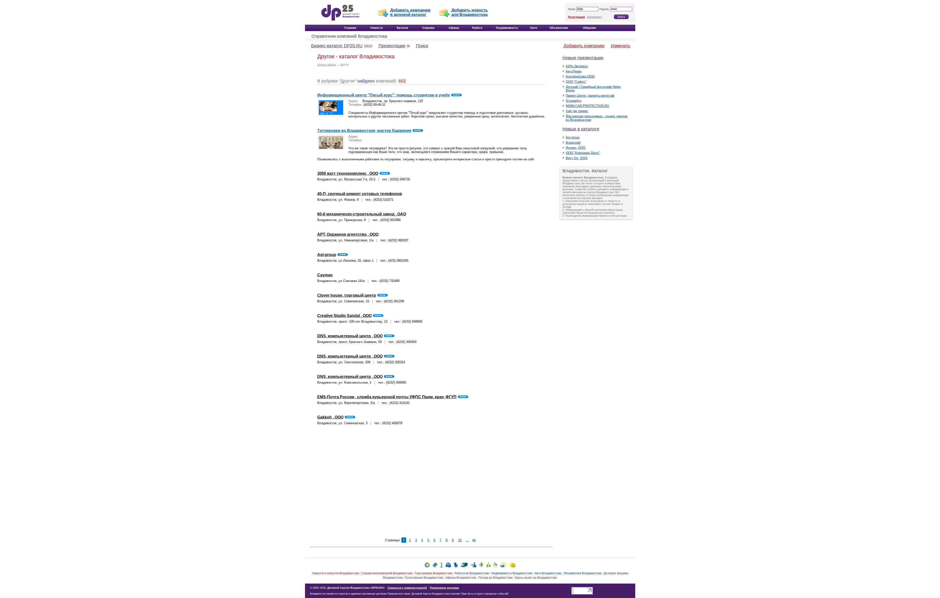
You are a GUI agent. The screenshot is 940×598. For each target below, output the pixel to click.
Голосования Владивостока (424, 577)
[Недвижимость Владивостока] (455, 564)
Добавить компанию (584, 45)
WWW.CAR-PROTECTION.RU (587, 106)
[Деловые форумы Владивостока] (481, 564)
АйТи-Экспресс (577, 66)
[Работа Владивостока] (448, 564)
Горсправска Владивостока (433, 573)
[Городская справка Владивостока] (441, 564)
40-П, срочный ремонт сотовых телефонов (359, 194)
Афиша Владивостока (461, 577)
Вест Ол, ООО (577, 158)
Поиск (422, 45)
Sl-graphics (574, 101)
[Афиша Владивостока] (495, 564)
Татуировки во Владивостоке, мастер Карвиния (364, 131)
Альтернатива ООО (580, 76)
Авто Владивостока (547, 573)
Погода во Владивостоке (495, 577)
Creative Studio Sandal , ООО (344, 316)
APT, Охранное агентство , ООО (347, 234)
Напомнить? (594, 16)
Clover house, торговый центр (346, 295)
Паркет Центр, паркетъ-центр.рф (590, 95)
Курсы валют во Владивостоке (536, 577)
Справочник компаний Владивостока (349, 36)
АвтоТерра (573, 71)
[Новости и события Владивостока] (427, 564)
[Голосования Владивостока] (488, 564)
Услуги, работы (326, 64)
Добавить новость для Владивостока (469, 12)
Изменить (620, 45)
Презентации (391, 45)
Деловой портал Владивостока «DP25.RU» (356, 587)
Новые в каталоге (581, 129)
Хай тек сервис (577, 111)
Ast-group (326, 255)
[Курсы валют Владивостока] (512, 564)
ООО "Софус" (576, 81)
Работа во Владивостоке (472, 573)
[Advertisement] (431, 484)
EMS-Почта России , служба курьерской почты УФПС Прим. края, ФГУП (387, 397)
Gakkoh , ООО (330, 417)
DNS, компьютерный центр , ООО (350, 336)
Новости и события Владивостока (335, 573)
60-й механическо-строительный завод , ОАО (361, 214)
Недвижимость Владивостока (511, 573)
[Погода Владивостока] (503, 564)
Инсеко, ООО (576, 148)
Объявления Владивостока (582, 573)
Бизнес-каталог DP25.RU (337, 45)
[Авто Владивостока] (464, 564)
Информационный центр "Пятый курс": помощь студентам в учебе (383, 95)
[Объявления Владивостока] (473, 564)
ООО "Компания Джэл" (583, 153)
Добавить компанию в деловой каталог (410, 12)
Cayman (325, 275)
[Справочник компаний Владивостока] (435, 564)
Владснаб (573, 142)
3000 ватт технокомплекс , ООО (347, 173)
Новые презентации (583, 57)
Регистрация (576, 16)
